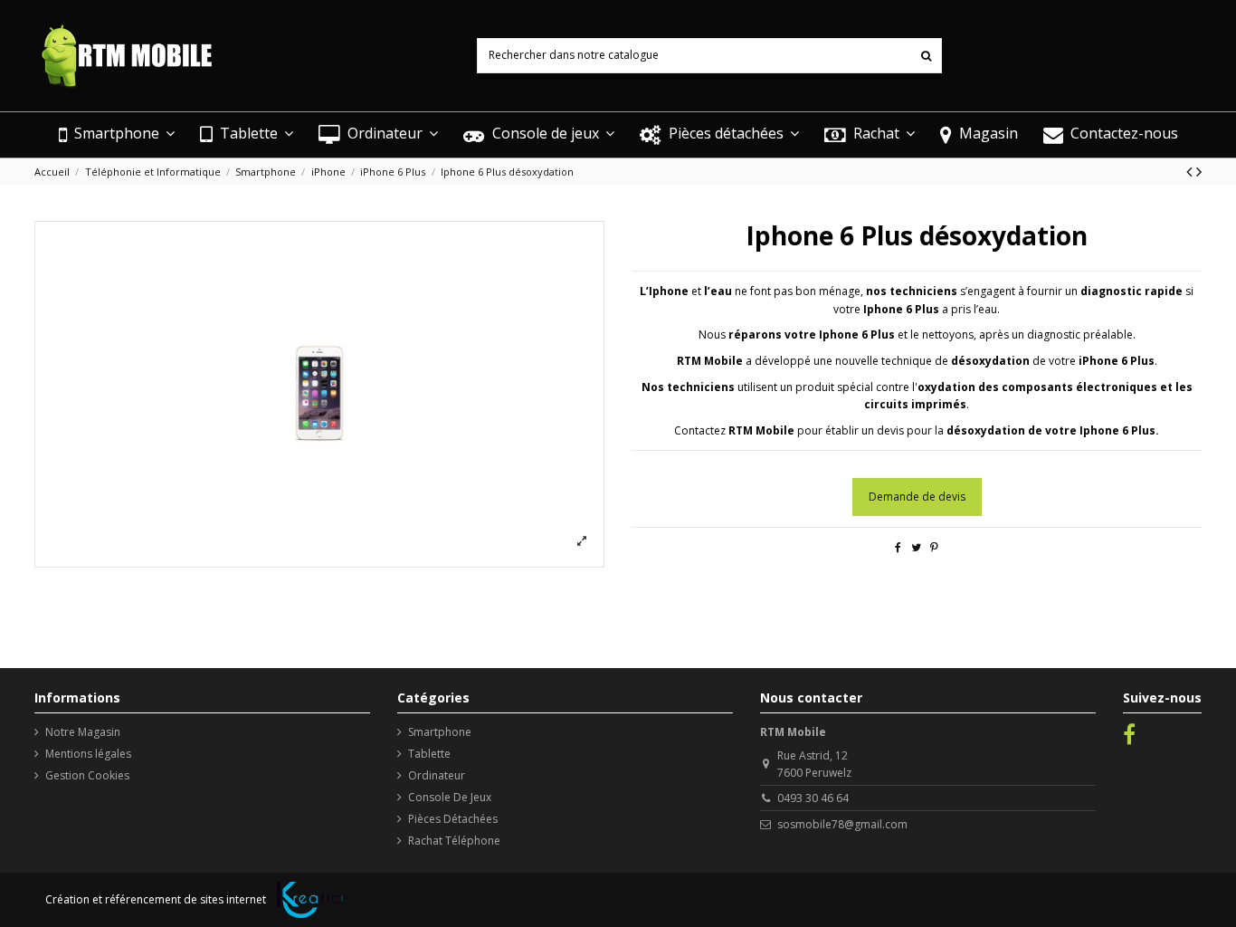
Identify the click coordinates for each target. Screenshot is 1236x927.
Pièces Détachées (453, 819)
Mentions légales (88, 753)
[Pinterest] (934, 547)
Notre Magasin (82, 732)
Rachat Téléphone (454, 840)
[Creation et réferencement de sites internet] (310, 900)
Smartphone (439, 732)
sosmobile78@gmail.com (842, 824)
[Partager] (898, 547)
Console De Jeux (449, 797)
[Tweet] (916, 547)
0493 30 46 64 (813, 798)
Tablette (429, 753)
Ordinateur (436, 775)
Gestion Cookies (87, 775)
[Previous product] (1191, 171)
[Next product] (1199, 171)
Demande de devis (917, 496)
